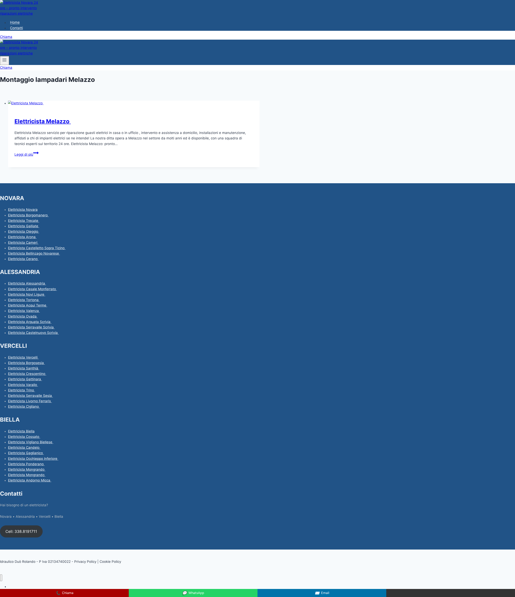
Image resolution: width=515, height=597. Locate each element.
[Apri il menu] (4, 60)
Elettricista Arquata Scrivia (30, 322)
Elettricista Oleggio (23, 232)
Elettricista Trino (21, 390)
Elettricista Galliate (23, 226)
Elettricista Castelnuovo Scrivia (33, 333)
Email (322, 593)
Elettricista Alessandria (27, 283)
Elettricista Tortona (24, 300)
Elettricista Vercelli (23, 357)
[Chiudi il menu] (1, 577)
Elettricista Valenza (24, 311)
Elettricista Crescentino (27, 374)
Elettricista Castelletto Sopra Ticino (37, 248)
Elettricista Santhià (23, 368)
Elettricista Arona (22, 237)
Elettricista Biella (21, 431)
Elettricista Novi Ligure (26, 294)
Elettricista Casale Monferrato (32, 289)
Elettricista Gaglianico (26, 453)
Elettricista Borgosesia (26, 363)
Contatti (16, 28)
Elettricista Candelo (24, 448)
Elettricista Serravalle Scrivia (31, 327)
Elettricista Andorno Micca (29, 480)
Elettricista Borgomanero (28, 215)
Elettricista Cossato (24, 437)
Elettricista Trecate (23, 221)
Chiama (6, 37)
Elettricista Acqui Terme (27, 305)
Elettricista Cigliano (24, 407)
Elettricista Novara (23, 210)
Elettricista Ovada (23, 316)
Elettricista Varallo (23, 385)
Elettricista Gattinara (25, 379)
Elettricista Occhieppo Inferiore (33, 459)
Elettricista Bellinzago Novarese (34, 253)
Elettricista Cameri (23, 243)
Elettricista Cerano (23, 259)
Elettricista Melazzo (42, 121)
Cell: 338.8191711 (21, 531)
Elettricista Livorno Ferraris (30, 401)
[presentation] (134, 103)
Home (15, 23)
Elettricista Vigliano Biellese (30, 442)
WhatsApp (193, 593)
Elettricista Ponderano (26, 464)
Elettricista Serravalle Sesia (30, 396)
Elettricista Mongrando (26, 469)
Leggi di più (26, 154)
